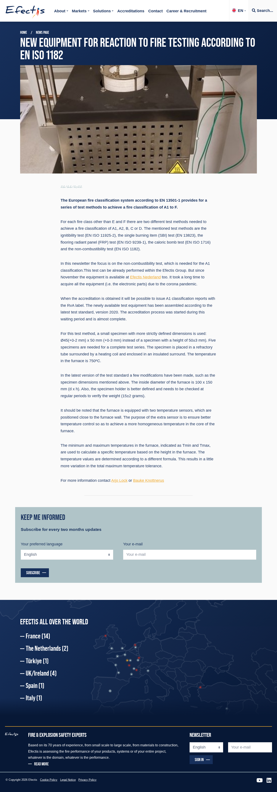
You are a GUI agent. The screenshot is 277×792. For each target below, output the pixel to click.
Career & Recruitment (186, 11)
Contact (155, 11)
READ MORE (41, 764)
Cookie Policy (48, 779)
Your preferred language (42, 544)
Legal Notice (68, 779)
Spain (35, 685)
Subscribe (33, 572)
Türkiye (37, 661)
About (59, 11)
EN (240, 10)
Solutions (102, 11)
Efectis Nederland (145, 277)
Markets (79, 11)
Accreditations (130, 11)
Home (23, 32)
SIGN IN (199, 759)
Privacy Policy (87, 779)
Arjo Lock (119, 480)
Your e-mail (133, 544)
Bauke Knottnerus (148, 480)
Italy (34, 698)
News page (42, 32)
